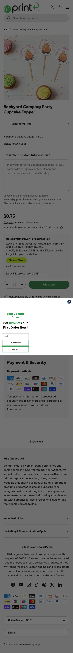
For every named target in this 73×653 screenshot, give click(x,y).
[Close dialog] (69, 302)
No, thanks (15, 349)
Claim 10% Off (15, 342)
